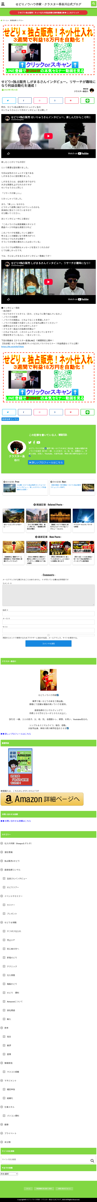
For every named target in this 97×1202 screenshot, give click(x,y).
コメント (7, 583)
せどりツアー (13, 887)
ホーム (28, 1188)
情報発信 (8, 1063)
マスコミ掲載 (13, 1072)
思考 (6, 1028)
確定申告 (11, 1089)
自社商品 (11, 1010)
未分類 (7, 1142)
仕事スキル (9, 1107)
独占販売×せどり (12, 861)
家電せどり (12, 957)
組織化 (10, 1098)
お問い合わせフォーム (64, 1188)
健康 (6, 1124)
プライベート (10, 1133)
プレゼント (12, 913)
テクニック (12, 966)
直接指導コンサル (10, 419)
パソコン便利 (13, 1116)
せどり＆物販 (10, 922)
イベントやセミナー (13, 896)
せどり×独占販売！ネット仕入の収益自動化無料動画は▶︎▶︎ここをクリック (49, 13)
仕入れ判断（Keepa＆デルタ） (18, 843)
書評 (9, 1045)
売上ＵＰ (11, 940)
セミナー (11, 905)
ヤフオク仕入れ (14, 931)
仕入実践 (11, 975)
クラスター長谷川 (81, 91)
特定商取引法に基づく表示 (44, 1188)
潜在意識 (8, 852)
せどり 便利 (13, 993)
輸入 (9, 1019)
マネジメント (10, 1080)
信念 (9, 1036)
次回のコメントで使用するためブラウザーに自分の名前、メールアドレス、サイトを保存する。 (41, 638)
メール (6, 618)
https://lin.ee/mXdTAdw (12, 346)
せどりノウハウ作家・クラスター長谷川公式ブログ (48, 4)
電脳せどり (12, 984)
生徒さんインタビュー (17, 878)
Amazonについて (15, 1001)
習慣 (9, 1054)
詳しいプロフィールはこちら (47, 462)
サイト (5, 627)
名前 (5, 610)
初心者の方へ (13, 949)
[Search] (92, 1161)
